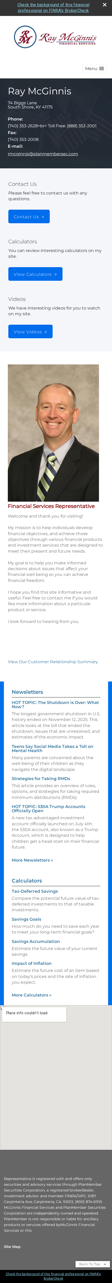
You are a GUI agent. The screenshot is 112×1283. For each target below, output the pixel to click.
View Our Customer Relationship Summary (53, 661)
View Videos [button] (28, 331)
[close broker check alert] (105, 5)
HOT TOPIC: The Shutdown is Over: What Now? (55, 704)
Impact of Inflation (32, 963)
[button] (94, 68)
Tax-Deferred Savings (35, 891)
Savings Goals (26, 919)
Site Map (12, 1246)
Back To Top (90, 1264)
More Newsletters (32, 860)
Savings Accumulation (36, 941)
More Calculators (32, 995)
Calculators (27, 881)
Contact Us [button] (26, 216)
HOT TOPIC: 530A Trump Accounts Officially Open (48, 808)
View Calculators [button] (33, 274)
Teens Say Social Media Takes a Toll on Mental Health (52, 748)
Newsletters (27, 692)
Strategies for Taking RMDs (41, 778)
